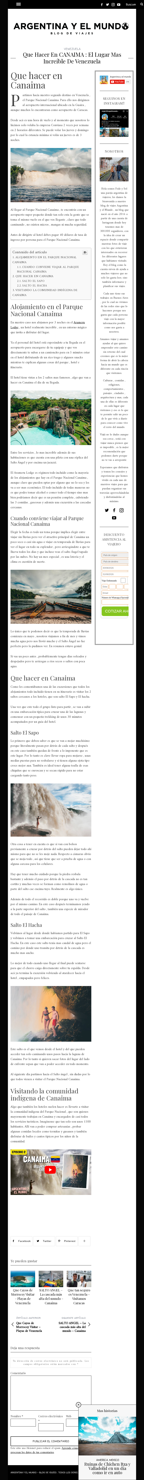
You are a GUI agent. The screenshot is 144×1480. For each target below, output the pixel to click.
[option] (23, 1288)
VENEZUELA (72, 49)
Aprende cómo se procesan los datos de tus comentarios (46, 1450)
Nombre (17, 1416)
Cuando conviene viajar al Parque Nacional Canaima (48, 269)
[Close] (78, 1404)
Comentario (18, 1373)
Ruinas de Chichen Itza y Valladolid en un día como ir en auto (107, 1468)
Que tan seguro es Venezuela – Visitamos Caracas (79, 1296)
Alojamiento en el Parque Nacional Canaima (44, 260)
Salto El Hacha (34, 285)
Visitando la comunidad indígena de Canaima (45, 293)
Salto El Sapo (33, 281)
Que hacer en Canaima (34, 276)
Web (68, 1416)
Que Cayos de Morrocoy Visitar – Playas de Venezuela (23, 1296)
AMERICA (102, 1460)
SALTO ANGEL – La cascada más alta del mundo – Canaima (51, 1296)
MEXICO (114, 1460)
